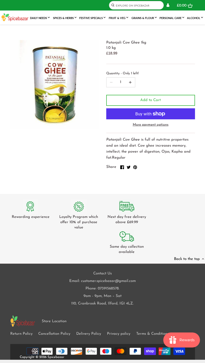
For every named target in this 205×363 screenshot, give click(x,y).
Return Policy (21, 334)
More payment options (150, 125)
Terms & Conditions (152, 334)
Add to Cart (150, 100)
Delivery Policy (88, 334)
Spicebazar (56, 357)
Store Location (54, 321)
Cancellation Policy (54, 334)
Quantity (122, 73)
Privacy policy (118, 334)
